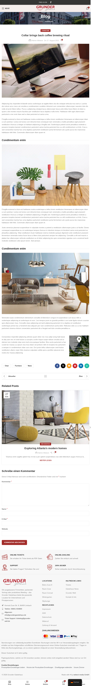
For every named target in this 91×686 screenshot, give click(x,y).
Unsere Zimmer (79, 667)
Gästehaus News (72, 589)
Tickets (68, 585)
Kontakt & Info (71, 597)
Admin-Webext (37, 40)
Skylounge (46, 601)
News (30, 366)
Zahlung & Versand (49, 625)
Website (5, 529)
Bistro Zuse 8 (47, 585)
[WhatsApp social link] (86, 365)
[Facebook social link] (50, 2)
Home (40, 21)
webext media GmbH (81, 675)
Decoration (45, 444)
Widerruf (45, 621)
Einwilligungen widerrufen (63, 667)
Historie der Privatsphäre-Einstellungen (40, 667)
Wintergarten (47, 597)
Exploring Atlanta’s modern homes (45, 448)
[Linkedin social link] (81, 365)
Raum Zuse (46, 589)
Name (4, 509)
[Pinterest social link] (75, 365)
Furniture (49, 21)
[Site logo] (45, 8)
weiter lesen (45, 460)
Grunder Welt (71, 593)
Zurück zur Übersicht (45, 376)
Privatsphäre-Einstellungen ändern (13, 667)
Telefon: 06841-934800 (13, 609)
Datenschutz (47, 617)
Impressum (46, 609)
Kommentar (7, 482)
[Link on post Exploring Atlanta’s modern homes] (45, 417)
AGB (44, 613)
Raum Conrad (47, 593)
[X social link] (63, 365)
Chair (7, 366)
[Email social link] (69, 365)
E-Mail (5, 519)
